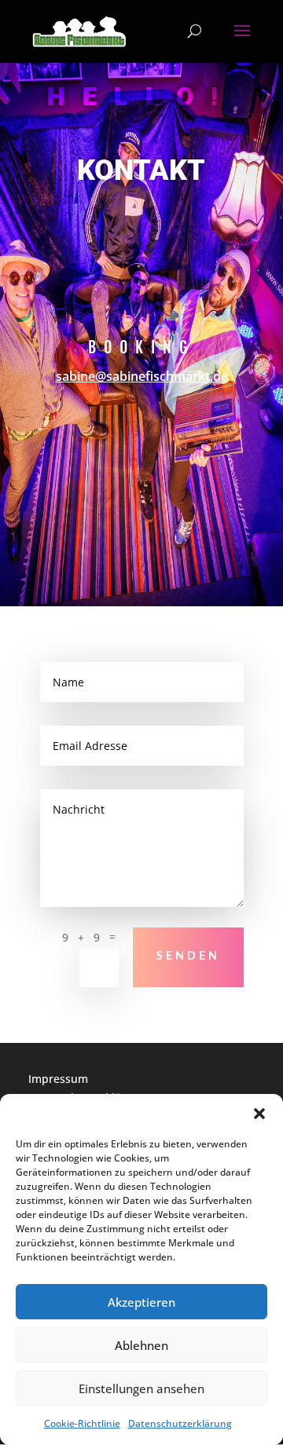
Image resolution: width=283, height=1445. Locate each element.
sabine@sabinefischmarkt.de (142, 376)
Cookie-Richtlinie (82, 1423)
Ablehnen (141, 1345)
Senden (188, 956)
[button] (259, 1113)
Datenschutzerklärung (180, 1423)
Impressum (58, 1078)
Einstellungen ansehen (141, 1388)
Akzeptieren (141, 1302)
